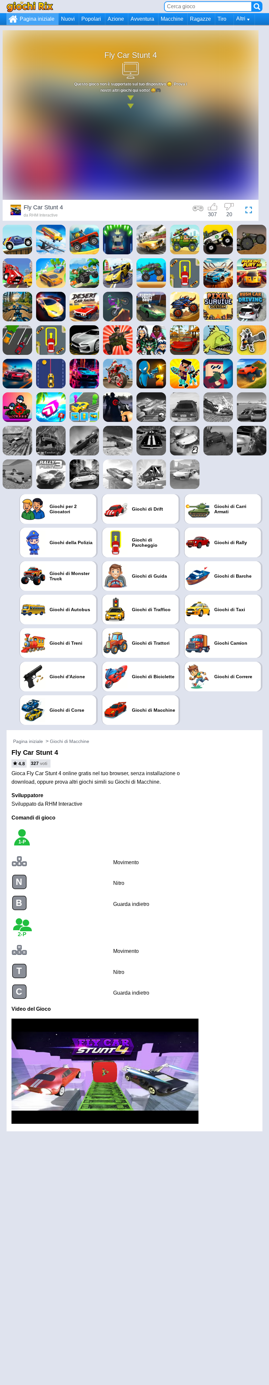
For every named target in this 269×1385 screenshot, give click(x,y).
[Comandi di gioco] (198, 211)
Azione (116, 19)
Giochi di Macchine (69, 741)
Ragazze (200, 19)
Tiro (221, 19)
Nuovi (68, 19)
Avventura (142, 19)
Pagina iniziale (37, 19)
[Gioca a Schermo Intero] (247, 211)
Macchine (172, 19)
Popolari (91, 19)
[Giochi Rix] (30, 6)
